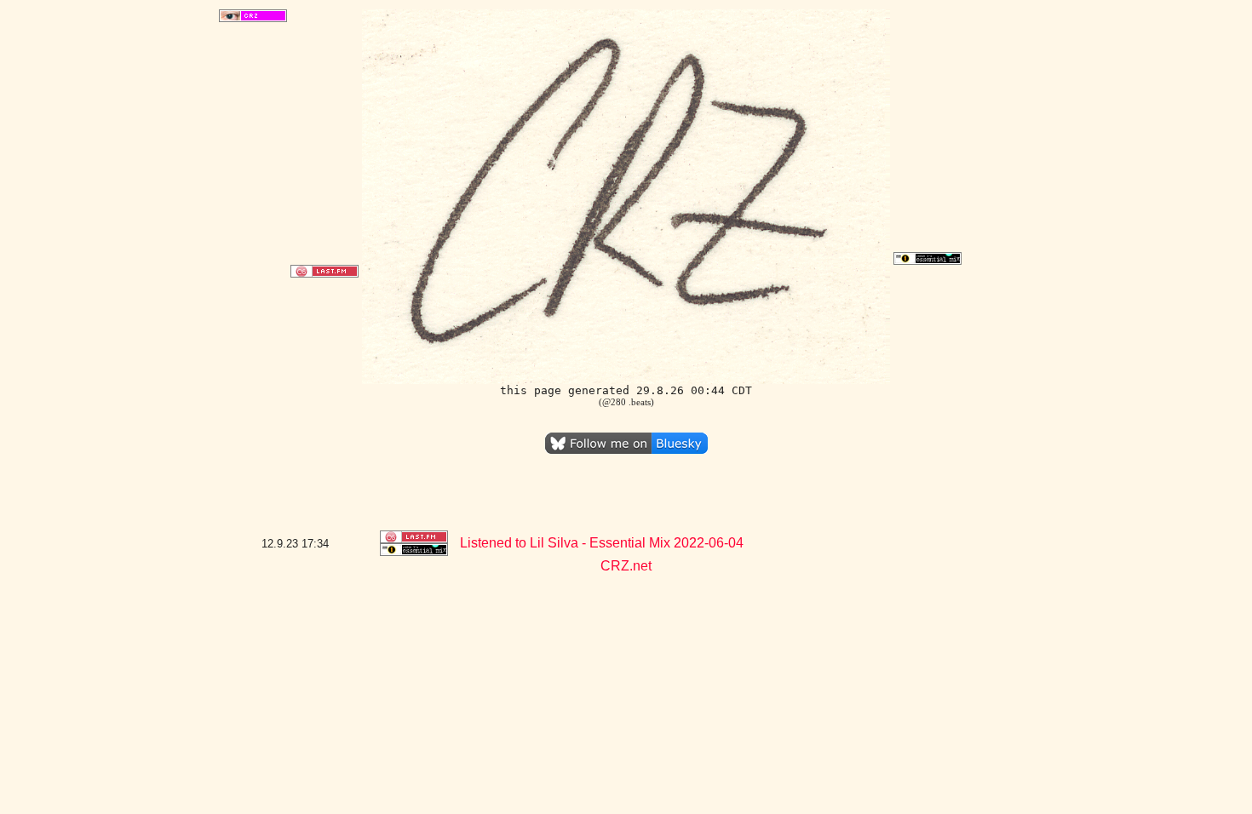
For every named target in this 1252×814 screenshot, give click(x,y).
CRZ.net (626, 566)
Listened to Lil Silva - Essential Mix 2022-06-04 (602, 543)
